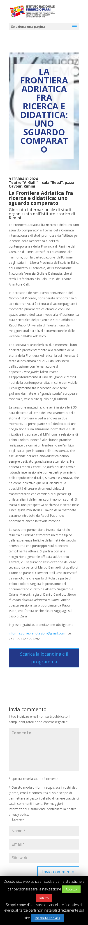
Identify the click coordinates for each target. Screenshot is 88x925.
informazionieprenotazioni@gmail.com (37, 633)
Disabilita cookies (47, 918)
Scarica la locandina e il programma (44, 658)
